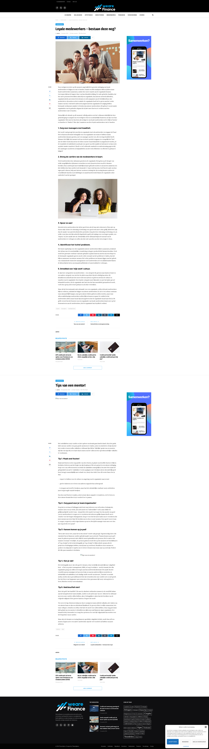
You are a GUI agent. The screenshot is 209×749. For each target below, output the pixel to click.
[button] (206, 727)
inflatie (148, 719)
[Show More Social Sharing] (92, 37)
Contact (69, 1)
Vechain (136, 731)
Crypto (148, 713)
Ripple (148, 724)
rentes (144, 723)
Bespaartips (143, 710)
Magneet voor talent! (79, 645)
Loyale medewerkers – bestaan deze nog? (102, 645)
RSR (125, 727)
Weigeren (185, 741)
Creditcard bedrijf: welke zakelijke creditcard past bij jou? (109, 357)
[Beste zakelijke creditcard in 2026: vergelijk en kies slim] (88, 347)
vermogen (138, 733)
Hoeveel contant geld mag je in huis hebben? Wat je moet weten (109, 727)
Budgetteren (127, 714)
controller (140, 714)
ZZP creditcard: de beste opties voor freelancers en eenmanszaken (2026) (64, 357)
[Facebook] (49, 91)
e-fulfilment (139, 716)
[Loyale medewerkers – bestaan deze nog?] (88, 62)
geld (133, 719)
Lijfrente (141, 721)
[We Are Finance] (104, 7)
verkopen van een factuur (129, 733)
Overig (142, 15)
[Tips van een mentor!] (88, 419)
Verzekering (132, 15)
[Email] (49, 108)
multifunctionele (147, 721)
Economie (68, 15)
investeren (126, 721)
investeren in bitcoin (134, 721)
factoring (145, 716)
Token (125, 731)
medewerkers (71, 308)
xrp (137, 737)
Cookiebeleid (186, 746)
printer (139, 723)
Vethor (142, 733)
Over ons (75, 1)
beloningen (135, 710)
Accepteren (173, 741)
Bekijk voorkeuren (199, 741)
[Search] (152, 15)
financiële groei (127, 719)
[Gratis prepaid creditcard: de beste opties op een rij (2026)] (94, 719)
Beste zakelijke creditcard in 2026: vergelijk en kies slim (87, 356)
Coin (134, 714)
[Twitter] (49, 95)
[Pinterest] (49, 104)
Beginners (138, 706)
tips (63, 629)
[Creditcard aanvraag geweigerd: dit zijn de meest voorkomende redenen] (94, 708)
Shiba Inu (134, 727)
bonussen (150, 710)
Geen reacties (74, 33)
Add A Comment (87, 367)
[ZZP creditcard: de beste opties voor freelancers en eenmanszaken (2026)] (66, 347)
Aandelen (127, 706)
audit (132, 706)
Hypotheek (89, 15)
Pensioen (121, 15)
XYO (140, 737)
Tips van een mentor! (79, 324)
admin (58, 33)
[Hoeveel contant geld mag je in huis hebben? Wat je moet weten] (94, 728)
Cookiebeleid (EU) (61, 1)
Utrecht (130, 731)
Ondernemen (111, 15)
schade (129, 727)
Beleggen (128, 710)
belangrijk (144, 706)
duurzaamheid (133, 716)
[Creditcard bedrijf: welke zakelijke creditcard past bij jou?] (110, 347)
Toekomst (147, 728)
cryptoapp (126, 716)
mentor (58, 629)
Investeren (99, 15)
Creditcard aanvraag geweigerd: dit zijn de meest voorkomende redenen (109, 708)
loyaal (57, 308)
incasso (143, 719)
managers (63, 308)
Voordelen (129, 736)
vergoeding (142, 731)
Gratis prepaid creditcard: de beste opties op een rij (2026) (109, 718)
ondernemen (128, 724)
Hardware (138, 719)
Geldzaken (78, 15)
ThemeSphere (75, 746)
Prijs (135, 724)
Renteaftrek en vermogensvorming (100, 324)
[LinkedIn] (49, 99)
